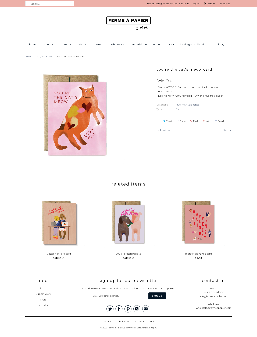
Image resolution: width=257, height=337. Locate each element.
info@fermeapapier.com (214, 296)
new (184, 104)
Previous (165, 130)
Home (33, 44)
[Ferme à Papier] (128, 24)
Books (65, 44)
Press (43, 299)
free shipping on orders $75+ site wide (168, 3)
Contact (106, 321)
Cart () (211, 3)
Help (152, 321)
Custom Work (43, 293)
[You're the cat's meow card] (75, 114)
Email (221, 121)
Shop (47, 44)
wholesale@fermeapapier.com (213, 307)
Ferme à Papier (115, 327)
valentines (193, 104)
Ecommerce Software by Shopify (140, 327)
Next (226, 130)
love (178, 104)
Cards (179, 109)
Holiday (219, 44)
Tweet (169, 121)
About (82, 44)
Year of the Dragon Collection (188, 44)
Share (182, 121)
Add (208, 121)
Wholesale (117, 44)
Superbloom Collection (147, 44)
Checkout (225, 3)
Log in (196, 3)
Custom (98, 44)
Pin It (196, 121)
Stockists (43, 305)
